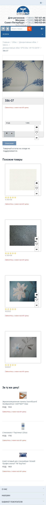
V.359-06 (8, 200)
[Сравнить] (12, 134)
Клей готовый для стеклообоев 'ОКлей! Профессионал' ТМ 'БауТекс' (18, 462)
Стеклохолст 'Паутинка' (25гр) (14, 432)
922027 (8, 367)
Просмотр (37, 127)
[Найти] (29, 29)
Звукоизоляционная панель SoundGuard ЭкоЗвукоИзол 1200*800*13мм (19, 402)
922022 (8, 311)
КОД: (8, 123)
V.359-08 (8, 255)
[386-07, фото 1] (23, 76)
